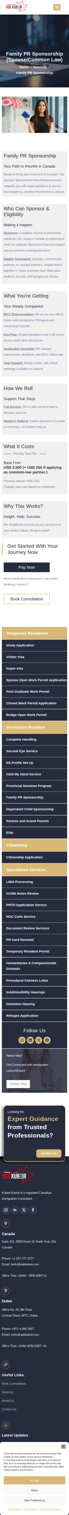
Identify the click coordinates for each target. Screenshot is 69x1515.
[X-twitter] (38, 1040)
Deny (34, 1490)
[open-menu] (57, 7)
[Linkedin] (30, 1040)
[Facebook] (46, 1040)
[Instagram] (21, 1040)
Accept (34, 1480)
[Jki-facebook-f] (33, 1210)
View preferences (34, 1500)
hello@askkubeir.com (25, 1264)
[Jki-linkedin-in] (15, 1210)
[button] (63, 1446)
